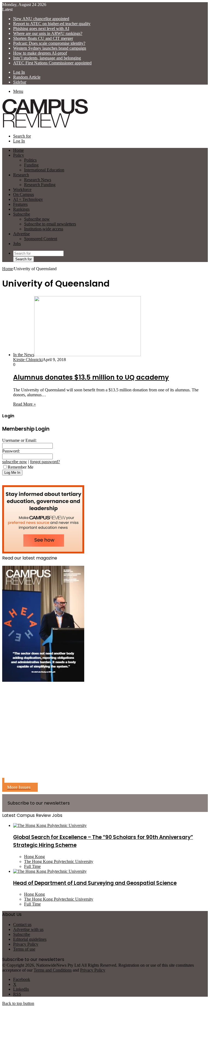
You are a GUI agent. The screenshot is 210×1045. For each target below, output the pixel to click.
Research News (37, 179)
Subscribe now (37, 219)
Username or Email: (19, 440)
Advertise (21, 233)
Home (7, 268)
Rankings (21, 209)
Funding (31, 165)
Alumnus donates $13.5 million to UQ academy (91, 377)
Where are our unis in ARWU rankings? (47, 33)
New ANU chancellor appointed (41, 18)
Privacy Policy (25, 944)
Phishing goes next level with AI (41, 28)
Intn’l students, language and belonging (47, 58)
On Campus (23, 194)
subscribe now (14, 461)
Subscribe (21, 214)
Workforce (22, 189)
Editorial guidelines (29, 939)
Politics (30, 160)
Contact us (22, 924)
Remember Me (20, 467)
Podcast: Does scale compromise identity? (49, 43)
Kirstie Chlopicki (28, 359)
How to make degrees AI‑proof (40, 53)
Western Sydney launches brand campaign (49, 48)
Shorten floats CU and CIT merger (43, 38)
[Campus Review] (45, 126)
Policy (18, 155)
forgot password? (45, 461)
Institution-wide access (43, 229)
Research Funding (40, 184)
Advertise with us (28, 929)
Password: (11, 451)
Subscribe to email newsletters (50, 224)
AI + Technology (28, 199)
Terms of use (24, 949)
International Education (44, 170)
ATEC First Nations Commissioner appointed (52, 63)
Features (20, 204)
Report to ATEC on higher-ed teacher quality (52, 23)
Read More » (24, 404)
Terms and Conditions (53, 970)
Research (21, 174)
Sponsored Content (40, 238)
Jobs (17, 243)
